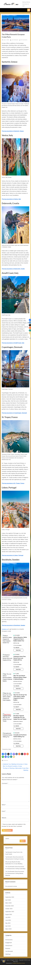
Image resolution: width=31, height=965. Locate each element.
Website (4, 817)
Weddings (7, 954)
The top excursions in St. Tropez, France (13, 483)
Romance (6, 760)
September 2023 (9, 911)
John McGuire (15, 39)
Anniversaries (8, 939)
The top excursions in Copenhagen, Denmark (14, 413)
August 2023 (8, 914)
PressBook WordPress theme (18, 963)
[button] (3, 754)
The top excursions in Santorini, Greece (13, 131)
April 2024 (8, 900)
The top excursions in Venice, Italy (11, 199)
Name (4, 804)
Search (7, 838)
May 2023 (7, 923)
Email (4, 811)
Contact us (5, 629)
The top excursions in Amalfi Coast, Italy (13, 343)
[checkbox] (3, 961)
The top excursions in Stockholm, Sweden (13, 625)
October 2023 (8, 908)
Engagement (8, 942)
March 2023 (8, 929)
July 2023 (7, 917)
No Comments (24, 40)
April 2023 (8, 926)
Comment (5, 783)
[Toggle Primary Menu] (28, 10)
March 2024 (8, 903)
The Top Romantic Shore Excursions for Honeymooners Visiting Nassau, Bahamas (14, 873)
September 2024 (9, 897)
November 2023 (9, 905)
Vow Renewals (9, 951)
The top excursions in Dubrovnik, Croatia (13, 268)
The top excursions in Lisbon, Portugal (12, 555)
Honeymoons (8, 945)
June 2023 (8, 920)
